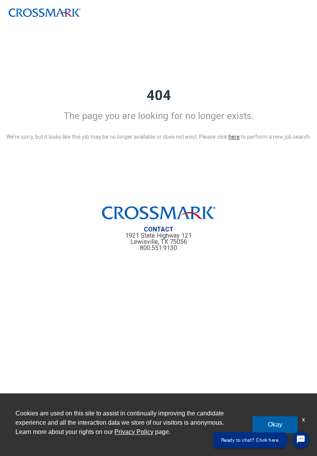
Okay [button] (275, 424)
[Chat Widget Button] (300, 439)
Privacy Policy (133, 432)
